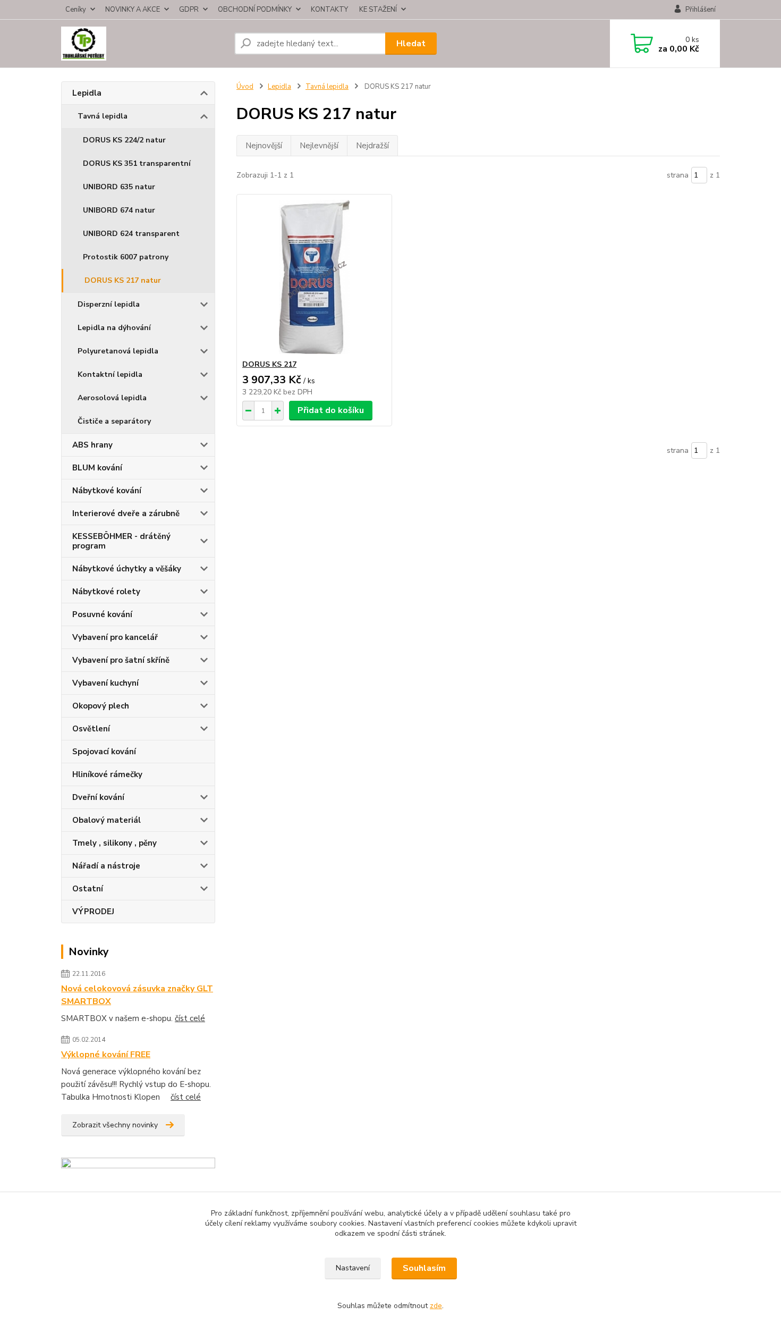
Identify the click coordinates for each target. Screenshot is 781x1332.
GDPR (189, 9)
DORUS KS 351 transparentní (137, 163)
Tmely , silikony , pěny (114, 843)
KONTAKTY (329, 9)
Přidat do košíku (331, 410)
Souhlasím (424, 1268)
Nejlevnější (319, 145)
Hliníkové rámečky (107, 774)
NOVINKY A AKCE (132, 9)
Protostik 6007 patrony (125, 257)
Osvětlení (91, 728)
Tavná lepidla (103, 116)
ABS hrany (92, 445)
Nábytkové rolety (106, 591)
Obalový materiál (106, 820)
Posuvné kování (102, 614)
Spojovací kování (104, 751)
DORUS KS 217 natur (122, 280)
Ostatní (87, 888)
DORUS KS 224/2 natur (124, 140)
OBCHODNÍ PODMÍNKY (255, 9)
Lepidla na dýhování (114, 328)
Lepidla (86, 93)
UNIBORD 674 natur (119, 210)
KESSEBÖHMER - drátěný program (121, 541)
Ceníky (75, 9)
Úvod (244, 86)
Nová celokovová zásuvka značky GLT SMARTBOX (137, 995)
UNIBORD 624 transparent (131, 234)
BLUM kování (97, 467)
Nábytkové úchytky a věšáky (126, 568)
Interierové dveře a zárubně (126, 513)
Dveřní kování (98, 797)
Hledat (411, 43)
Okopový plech (100, 706)
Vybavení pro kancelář (115, 637)
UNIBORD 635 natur (119, 187)
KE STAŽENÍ (378, 9)
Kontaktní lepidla (110, 374)
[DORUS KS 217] (314, 277)
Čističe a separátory (114, 421)
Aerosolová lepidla (112, 398)
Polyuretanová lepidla (118, 351)
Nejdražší (372, 145)
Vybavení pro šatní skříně (120, 660)
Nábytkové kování (106, 490)
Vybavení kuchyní (105, 683)
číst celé (190, 1018)
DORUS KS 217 (269, 364)
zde (436, 1306)
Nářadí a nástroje (106, 866)
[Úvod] (143, 44)
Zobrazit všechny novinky (115, 1125)
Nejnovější (263, 145)
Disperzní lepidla (109, 304)
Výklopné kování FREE (105, 1054)
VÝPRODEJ (93, 911)
